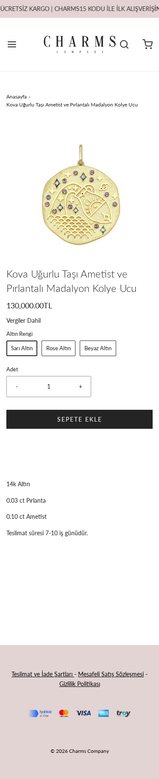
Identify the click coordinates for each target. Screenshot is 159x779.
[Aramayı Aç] (124, 44)
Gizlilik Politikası (79, 683)
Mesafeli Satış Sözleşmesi (111, 674)
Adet (12, 369)
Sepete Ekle (79, 419)
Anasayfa (16, 96)
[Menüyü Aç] (11, 44)
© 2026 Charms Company (79, 751)
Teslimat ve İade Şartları (42, 674)
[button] (79, 194)
